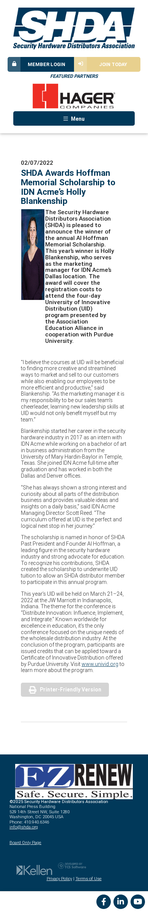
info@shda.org (23, 827)
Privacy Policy (59, 878)
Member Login (46, 64)
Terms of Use (89, 878)
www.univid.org (100, 664)
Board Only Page (25, 842)
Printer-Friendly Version (70, 689)
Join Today (113, 64)
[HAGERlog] (74, 96)
